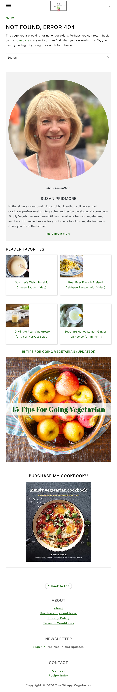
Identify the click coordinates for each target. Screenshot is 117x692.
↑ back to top (58, 586)
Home (10, 17)
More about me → (58, 233)
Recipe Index (58, 675)
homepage (22, 40)
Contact (58, 670)
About (58, 608)
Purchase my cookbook (58, 613)
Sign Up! (40, 646)
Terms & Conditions (58, 623)
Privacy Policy (59, 618)
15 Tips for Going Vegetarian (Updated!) (58, 352)
